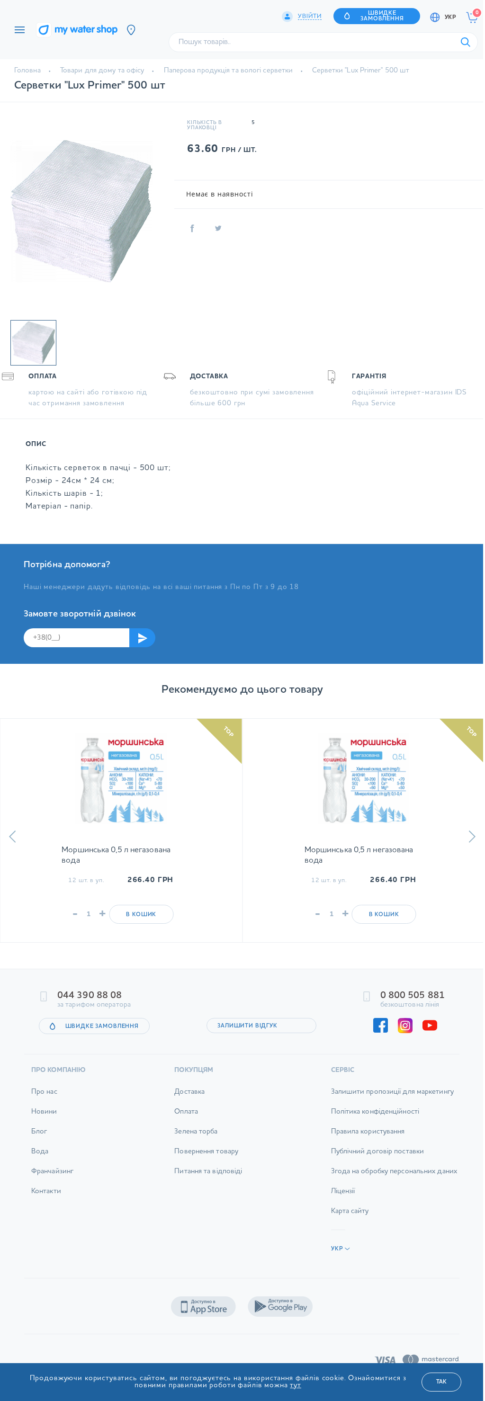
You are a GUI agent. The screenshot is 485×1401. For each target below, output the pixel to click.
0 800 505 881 (412, 995)
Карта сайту (350, 1211)
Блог (39, 1131)
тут (295, 1385)
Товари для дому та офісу (102, 70)
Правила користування (368, 1131)
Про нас (44, 1092)
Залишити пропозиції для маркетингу (392, 1092)
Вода (39, 1151)
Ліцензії (343, 1191)
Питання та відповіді (208, 1171)
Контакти (46, 1191)
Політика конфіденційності (375, 1111)
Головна (27, 70)
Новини (44, 1111)
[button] (12, 836)
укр (450, 17)
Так (441, 1382)
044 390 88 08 (89, 995)
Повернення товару (206, 1151)
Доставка (189, 1092)
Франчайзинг (52, 1171)
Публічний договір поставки (377, 1151)
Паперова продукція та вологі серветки (228, 70)
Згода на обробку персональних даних (394, 1171)
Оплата (186, 1111)
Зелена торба (195, 1131)
